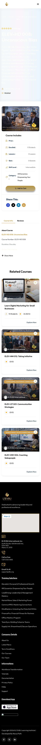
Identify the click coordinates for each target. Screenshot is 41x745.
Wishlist (7, 93)
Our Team (5, 658)
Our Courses (6, 653)
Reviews (20, 221)
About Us (5, 640)
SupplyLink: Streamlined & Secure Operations (19, 626)
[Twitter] (13, 205)
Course (11, 17)
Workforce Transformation (12, 669)
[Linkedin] (18, 205)
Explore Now (31, 322)
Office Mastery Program (11, 618)
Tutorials (5, 674)
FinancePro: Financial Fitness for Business (18, 613)
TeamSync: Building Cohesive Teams (16, 622)
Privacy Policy (7, 682)
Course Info (8, 221)
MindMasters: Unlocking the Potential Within (19, 609)
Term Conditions (8, 649)
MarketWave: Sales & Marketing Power (21, 432)
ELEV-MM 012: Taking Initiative (18, 356)
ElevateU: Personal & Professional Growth (18, 584)
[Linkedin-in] (15, 739)
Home (4, 17)
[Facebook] (8, 205)
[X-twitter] (9, 739)
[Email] (24, 205)
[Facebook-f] (4, 739)
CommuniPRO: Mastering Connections (20, 382)
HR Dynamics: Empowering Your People (24, 177)
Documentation (8, 678)
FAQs (4, 687)
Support (5, 691)
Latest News (6, 645)
